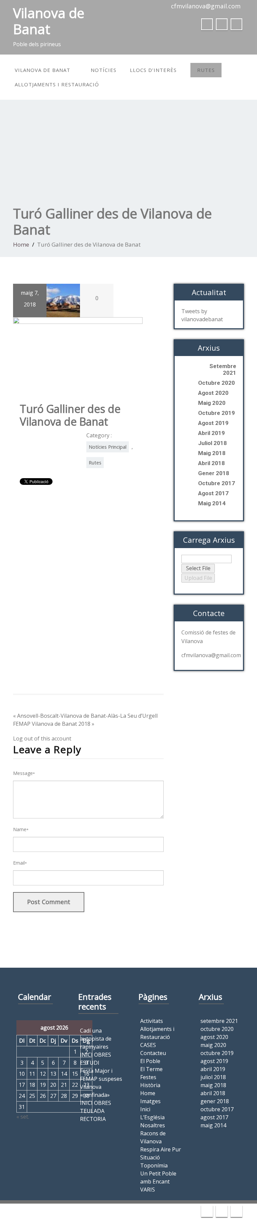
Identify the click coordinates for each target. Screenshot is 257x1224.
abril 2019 (211, 433)
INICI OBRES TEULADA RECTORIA (95, 1111)
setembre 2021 (222, 369)
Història (150, 1085)
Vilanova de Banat (42, 70)
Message (24, 773)
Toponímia (154, 1165)
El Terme (151, 1069)
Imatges (150, 1101)
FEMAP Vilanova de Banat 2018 (51, 723)
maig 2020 (212, 403)
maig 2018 (212, 453)
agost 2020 (213, 392)
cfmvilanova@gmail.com (206, 6)
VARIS (147, 1189)
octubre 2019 (216, 413)
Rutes (206, 70)
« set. (22, 1116)
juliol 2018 (212, 443)
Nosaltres (152, 1125)
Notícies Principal (107, 447)
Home (21, 244)
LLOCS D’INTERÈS (153, 70)
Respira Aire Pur (160, 1149)
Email (20, 863)
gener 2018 (213, 473)
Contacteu (153, 1053)
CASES (148, 1045)
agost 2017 (213, 493)
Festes (148, 1077)
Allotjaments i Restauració (57, 84)
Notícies (103, 70)
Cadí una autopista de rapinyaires (95, 1038)
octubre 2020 (216, 382)
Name (20, 829)
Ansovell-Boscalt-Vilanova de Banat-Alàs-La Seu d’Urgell (87, 715)
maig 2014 (212, 503)
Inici (145, 1109)
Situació (150, 1157)
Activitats (151, 1021)
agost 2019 (213, 423)
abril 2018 (211, 463)
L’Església (152, 1117)
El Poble (150, 1061)
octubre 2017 (216, 483)
